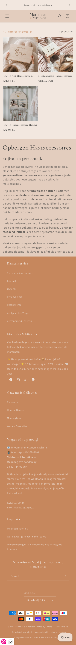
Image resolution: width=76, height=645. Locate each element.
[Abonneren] (65, 576)
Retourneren (14, 304)
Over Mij (11, 288)
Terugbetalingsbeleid (22, 632)
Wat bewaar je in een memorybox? (26, 536)
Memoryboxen (15, 418)
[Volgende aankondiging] (69, 5)
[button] (7, 16)
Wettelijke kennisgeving (52, 637)
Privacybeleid (14, 296)
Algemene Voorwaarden (20, 273)
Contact (11, 281)
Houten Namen (15, 410)
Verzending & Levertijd (20, 320)
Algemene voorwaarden (27, 637)
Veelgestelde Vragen (18, 313)
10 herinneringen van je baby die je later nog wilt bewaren (35, 547)
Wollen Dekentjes (17, 426)
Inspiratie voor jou (17, 528)
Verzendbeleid (41, 632)
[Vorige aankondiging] (6, 5)
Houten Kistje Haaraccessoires (55, 75)
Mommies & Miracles (24, 626)
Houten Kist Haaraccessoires (18, 75)
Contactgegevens (59, 632)
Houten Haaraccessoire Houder (20, 124)
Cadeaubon (13, 402)
